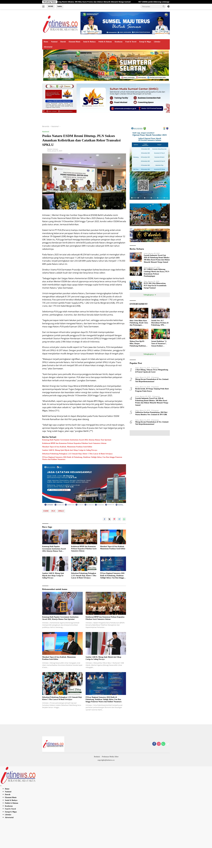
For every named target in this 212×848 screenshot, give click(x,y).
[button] (163, 6)
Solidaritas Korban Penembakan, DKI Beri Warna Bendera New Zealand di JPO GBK (151, 413)
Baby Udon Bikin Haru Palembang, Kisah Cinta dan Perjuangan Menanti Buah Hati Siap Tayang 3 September (139, 323)
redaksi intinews (52, 149)
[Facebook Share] (104, 519)
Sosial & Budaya (89, 42)
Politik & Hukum (105, 42)
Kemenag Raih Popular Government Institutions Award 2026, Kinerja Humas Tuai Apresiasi (76, 440)
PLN (53, 511)
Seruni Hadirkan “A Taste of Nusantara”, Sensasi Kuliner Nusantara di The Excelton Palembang (159, 343)
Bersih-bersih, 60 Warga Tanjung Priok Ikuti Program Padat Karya (152, 390)
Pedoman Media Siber (110, 757)
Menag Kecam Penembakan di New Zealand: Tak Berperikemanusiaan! (152, 380)
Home (46, 42)
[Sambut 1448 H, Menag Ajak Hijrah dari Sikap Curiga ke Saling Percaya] (55, 563)
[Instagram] (159, 744)
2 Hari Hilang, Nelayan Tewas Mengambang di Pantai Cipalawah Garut (151, 371)
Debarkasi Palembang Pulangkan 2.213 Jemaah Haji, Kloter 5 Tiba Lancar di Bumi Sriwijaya (77, 454)
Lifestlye (157, 42)
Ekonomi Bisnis (74, 42)
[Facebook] (154, 744)
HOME (50, 6)
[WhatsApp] (163, 744)
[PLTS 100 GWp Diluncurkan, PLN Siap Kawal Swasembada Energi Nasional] (136, 285)
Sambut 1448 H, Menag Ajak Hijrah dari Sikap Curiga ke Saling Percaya (69, 450)
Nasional (54, 42)
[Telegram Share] (119, 519)
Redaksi (97, 757)
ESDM (45, 511)
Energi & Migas (145, 42)
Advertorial (48, 47)
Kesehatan (118, 42)
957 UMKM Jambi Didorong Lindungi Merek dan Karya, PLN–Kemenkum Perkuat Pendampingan (126, 2)
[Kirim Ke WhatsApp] (124, 519)
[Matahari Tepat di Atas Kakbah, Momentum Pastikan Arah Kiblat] (113, 537)
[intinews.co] (60, 24)
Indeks (59, 6)
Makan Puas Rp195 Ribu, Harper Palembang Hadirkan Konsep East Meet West (138, 343)
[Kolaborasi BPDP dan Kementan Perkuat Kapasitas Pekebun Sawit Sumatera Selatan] (84, 537)
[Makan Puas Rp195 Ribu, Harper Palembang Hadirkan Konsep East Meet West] (139, 334)
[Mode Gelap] (168, 6)
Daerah (63, 42)
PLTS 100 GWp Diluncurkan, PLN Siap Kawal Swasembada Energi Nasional (155, 285)
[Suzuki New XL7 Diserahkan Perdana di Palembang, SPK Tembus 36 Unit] (160, 313)
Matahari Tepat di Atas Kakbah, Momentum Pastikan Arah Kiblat (67, 447)
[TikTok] (168, 744)
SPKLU (61, 511)
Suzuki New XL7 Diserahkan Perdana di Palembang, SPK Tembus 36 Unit (159, 323)
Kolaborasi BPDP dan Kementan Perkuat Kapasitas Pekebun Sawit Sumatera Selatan (74, 443)
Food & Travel (130, 42)
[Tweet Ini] (109, 519)
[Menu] (44, 6)
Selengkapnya (149, 295)
